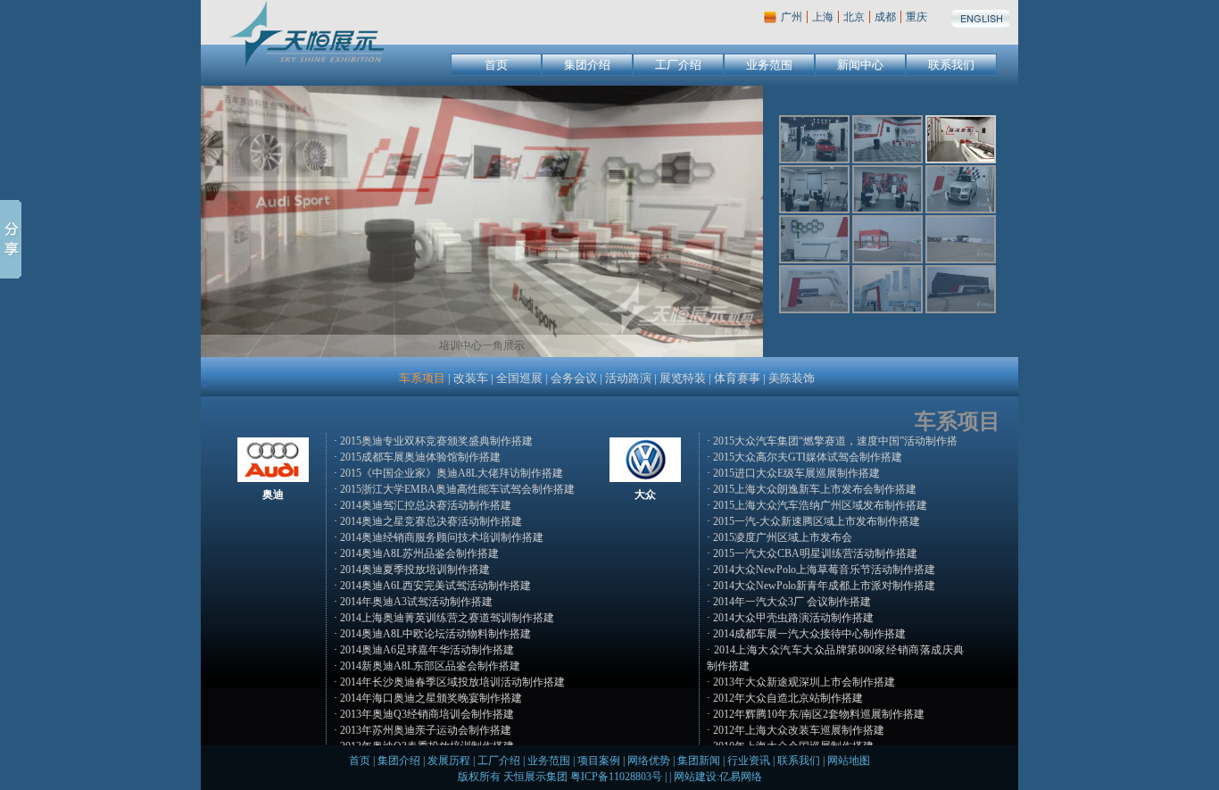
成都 (885, 17)
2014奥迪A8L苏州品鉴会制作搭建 (419, 553)
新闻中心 (860, 64)
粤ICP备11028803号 (616, 776)
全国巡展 (519, 378)
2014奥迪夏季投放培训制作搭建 (415, 569)
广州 (791, 17)
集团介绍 (587, 64)
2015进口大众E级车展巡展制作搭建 (796, 473)
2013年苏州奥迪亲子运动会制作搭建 (425, 730)
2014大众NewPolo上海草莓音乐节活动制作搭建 (824, 569)
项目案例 (598, 760)
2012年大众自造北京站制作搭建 (788, 698)
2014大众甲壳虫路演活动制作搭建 (793, 617)
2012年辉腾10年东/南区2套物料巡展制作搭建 (819, 714)
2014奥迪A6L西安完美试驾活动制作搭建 (435, 585)
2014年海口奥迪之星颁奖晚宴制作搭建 (431, 698)
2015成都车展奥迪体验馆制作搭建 (420, 457)
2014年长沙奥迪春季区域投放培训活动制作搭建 (452, 682)
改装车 (470, 378)
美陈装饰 (791, 378)
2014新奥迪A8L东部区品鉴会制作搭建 (430, 666)
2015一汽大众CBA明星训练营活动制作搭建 (815, 553)
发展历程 (448, 760)
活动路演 (628, 378)
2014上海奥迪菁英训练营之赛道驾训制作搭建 (447, 617)
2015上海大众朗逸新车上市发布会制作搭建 (814, 489)
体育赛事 (737, 378)
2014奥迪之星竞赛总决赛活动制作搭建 (431, 521)
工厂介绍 (678, 64)
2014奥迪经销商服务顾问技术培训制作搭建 (441, 537)
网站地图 (848, 760)
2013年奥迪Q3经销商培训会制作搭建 (427, 714)
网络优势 (648, 760)
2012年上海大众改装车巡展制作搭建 (798, 730)
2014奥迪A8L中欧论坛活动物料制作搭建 (435, 634)
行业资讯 (748, 760)
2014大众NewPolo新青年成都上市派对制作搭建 (824, 585)
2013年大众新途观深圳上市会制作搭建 (804, 682)
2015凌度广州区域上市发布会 (782, 537)
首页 (496, 64)
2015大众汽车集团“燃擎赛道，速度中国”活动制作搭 (835, 441)
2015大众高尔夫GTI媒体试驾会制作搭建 (807, 457)
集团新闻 (698, 760)
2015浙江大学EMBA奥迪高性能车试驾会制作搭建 (457, 489)
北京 (854, 17)
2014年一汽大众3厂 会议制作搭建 (792, 601)
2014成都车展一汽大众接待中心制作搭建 (809, 634)
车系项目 (422, 378)
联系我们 (951, 64)
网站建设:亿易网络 (718, 776)
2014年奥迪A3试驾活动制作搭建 (416, 601)
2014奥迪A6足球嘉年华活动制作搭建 (427, 650)
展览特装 (682, 378)
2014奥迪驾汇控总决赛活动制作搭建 (425, 505)
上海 (822, 17)
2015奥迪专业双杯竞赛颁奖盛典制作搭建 (436, 441)
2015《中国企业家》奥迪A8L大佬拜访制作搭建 (451, 473)
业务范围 (769, 64)
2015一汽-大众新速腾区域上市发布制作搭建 (816, 521)
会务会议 (574, 378)
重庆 (916, 17)
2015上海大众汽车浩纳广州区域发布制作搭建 (820, 505)
